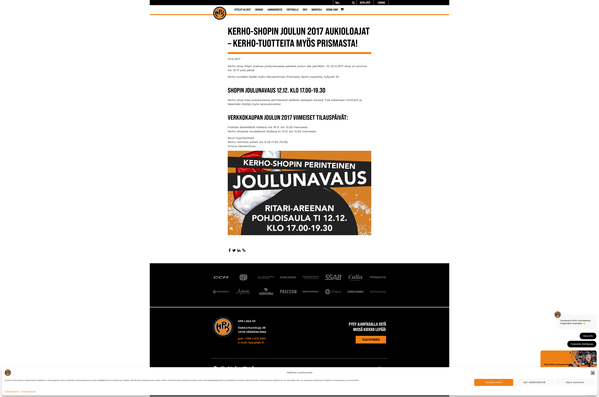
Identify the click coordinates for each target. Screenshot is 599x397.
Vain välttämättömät (534, 382)
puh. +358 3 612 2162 (252, 338)
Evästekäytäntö (12, 391)
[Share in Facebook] (230, 250)
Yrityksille (292, 9)
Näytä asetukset (575, 382)
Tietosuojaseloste (28, 391)
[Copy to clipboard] (244, 250)
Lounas (381, 2)
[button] (592, 372)
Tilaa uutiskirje (371, 339)
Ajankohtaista (275, 9)
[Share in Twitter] (234, 250)
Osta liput (365, 2)
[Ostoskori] (343, 10)
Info (305, 9)
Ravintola (317, 9)
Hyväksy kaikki (493, 382)
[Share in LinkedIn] (239, 250)
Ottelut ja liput (242, 9)
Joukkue (259, 9)
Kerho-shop (332, 9)
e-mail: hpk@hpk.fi (251, 342)
